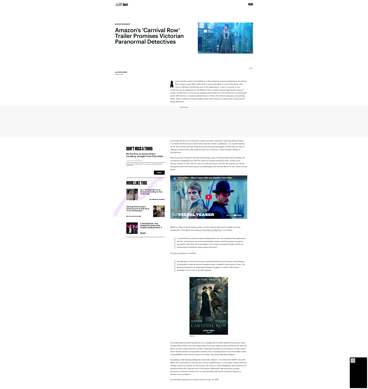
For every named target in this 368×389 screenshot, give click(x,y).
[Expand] (351, 359)
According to (185, 360)
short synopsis (180, 253)
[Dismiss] (364, 359)
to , (211, 230)
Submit (159, 172)
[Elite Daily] (122, 4)
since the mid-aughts (215, 147)
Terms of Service (156, 164)
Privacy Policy (129, 165)
